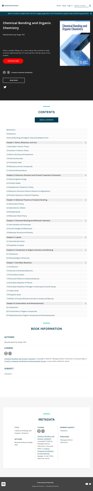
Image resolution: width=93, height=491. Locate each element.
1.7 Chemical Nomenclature (17, 170)
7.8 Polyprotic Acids (14, 295)
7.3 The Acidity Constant (15, 275)
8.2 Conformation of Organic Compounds (22, 311)
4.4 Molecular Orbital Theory (17, 216)
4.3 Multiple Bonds (13, 212)
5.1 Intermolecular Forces (16, 241)
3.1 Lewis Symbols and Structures (19, 225)
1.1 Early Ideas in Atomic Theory (18, 147)
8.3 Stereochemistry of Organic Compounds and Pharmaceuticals (31, 315)
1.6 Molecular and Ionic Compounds (20, 166)
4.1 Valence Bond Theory (15, 204)
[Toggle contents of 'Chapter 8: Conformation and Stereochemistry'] (85, 303)
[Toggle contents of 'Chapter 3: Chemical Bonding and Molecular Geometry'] (85, 220)
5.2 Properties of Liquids (15, 245)
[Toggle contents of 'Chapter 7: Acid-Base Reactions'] (85, 262)
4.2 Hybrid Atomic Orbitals (16, 208)
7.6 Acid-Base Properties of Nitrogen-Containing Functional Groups (31, 287)
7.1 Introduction (12, 267)
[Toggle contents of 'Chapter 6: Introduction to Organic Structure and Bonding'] (85, 250)
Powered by (45, 482)
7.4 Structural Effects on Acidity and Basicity (23, 279)
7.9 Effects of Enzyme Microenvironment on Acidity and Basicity (30, 299)
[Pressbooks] (3, 484)
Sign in (70, 6)
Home (59, 6)
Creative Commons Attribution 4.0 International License (25, 361)
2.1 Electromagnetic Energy (16, 179)
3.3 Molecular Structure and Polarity (20, 233)
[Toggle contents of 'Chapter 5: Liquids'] (85, 237)
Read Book (14, 80)
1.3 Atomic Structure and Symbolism (20, 154)
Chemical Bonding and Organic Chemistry (20, 359)
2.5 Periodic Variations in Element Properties (23, 195)
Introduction (11, 134)
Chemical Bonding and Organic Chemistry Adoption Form (27, 138)
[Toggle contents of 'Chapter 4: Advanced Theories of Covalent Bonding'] (85, 200)
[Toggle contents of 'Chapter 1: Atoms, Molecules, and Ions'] (85, 142)
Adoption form (13, 61)
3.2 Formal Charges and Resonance (19, 229)
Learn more (41, 13)
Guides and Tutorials (38, 486)
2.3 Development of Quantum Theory (20, 187)
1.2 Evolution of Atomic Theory (18, 151)
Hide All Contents (46, 120)
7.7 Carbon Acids (13, 291)
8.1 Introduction (12, 307)
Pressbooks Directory (52, 486)
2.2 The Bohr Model (13, 183)
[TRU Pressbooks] (10, 5)
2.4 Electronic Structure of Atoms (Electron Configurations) (28, 191)
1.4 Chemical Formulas (15, 158)
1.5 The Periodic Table (14, 162)
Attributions (11, 130)
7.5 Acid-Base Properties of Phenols (19, 283)
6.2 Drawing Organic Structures (18, 258)
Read (64, 6)
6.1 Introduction (12, 254)
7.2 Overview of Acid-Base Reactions (20, 271)
